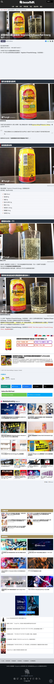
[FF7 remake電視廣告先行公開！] (40, 563)
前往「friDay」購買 (41, 345)
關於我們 (8, 660)
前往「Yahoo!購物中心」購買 (43, 342)
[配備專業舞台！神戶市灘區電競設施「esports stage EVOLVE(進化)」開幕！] (14, 581)
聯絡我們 (14, 660)
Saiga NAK (27, 2)
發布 (21, 6)
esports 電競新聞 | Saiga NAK (27, 675)
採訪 (41, 6)
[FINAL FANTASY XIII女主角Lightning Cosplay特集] (40, 581)
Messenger (16, 386)
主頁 (13, 6)
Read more (48, 364)
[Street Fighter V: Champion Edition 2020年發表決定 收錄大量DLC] (14, 563)
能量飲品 (4, 374)
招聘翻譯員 (33, 660)
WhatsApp (5, 386)
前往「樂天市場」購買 (23, 345)
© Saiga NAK (27, 681)
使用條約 (20, 660)
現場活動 (26, 6)
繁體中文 (49, 1)
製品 (31, 6)
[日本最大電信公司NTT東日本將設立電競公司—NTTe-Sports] (40, 544)
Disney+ (51, 482)
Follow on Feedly (8, 395)
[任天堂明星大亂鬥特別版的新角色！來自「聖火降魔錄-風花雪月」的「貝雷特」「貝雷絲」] (14, 544)
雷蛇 (47, 482)
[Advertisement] (27, 67)
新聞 (17, 6)
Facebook (26, 386)
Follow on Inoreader (35, 395)
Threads (36, 386)
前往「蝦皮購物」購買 (23, 342)
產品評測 (36, 6)
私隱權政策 (26, 660)
